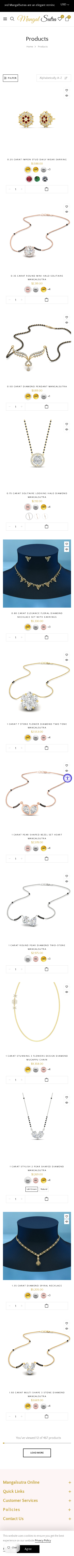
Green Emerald (37, 179)
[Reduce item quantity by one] (9, 189)
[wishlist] (60, 19)
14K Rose (28, 507)
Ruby (29, 179)
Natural (44, 1189)
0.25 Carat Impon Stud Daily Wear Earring (37, 159)
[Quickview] (66, 95)
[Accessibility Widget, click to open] (67, 778)
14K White (36, 507)
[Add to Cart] (46, 189)
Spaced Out (37, 516)
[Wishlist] (66, 90)
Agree (28, 1549)
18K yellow (36, 170)
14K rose (28, 290)
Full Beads (29, 516)
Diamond (45, 179)
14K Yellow (44, 507)
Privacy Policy (43, 1540)
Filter (12, 78)
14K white (44, 170)
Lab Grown (32, 1189)
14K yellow (28, 170)
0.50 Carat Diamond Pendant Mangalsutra (37, 386)
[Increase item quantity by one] (21, 189)
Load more (37, 1453)
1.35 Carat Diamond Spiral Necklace (37, 1286)
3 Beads (45, 516)
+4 (49, 289)
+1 (49, 396)
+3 (49, 169)
